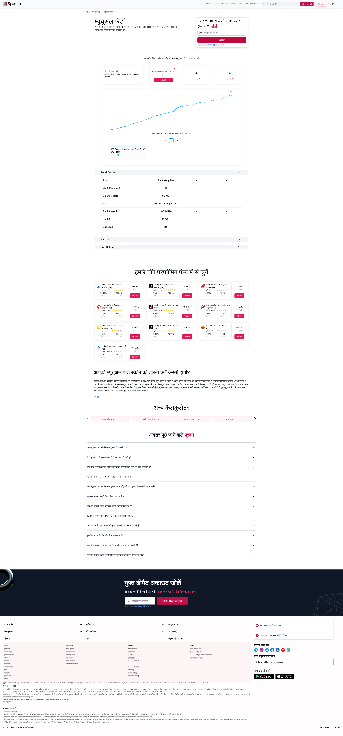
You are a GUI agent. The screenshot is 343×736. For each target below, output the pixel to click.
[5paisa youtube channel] (283, 650)
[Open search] (265, 4)
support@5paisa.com (272, 625)
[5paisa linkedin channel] (278, 650)
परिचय (6, 646)
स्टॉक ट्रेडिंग (70, 649)
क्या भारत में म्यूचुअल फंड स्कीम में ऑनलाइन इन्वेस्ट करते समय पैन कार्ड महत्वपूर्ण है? (119, 467)
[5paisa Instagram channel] (262, 650)
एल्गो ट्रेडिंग (131, 658)
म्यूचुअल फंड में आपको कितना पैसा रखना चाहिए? (105, 496)
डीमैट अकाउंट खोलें (172, 601)
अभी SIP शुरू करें (307, 4)
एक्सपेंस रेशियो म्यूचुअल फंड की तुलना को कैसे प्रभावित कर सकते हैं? (113, 525)
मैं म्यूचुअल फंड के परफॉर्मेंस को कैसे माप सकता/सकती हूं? (109, 457)
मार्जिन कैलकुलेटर (149, 419)
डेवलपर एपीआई (132, 673)
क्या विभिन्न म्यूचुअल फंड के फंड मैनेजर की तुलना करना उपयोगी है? (112, 545)
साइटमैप (6, 661)
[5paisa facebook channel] (272, 650)
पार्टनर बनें (253, 4)
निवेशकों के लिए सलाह (10, 712)
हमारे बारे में (7, 649)
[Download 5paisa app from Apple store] (284, 677)
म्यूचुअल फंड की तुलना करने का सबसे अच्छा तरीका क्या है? (109, 506)
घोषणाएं (6, 679)
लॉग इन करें (320, 4)
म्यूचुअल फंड (96, 12)
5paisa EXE (132, 664)
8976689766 (282, 635)
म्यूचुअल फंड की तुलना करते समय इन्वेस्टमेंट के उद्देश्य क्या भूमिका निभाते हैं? (116, 555)
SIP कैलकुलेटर (230, 419)
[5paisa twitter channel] (267, 650)
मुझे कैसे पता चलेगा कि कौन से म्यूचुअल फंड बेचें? (105, 535)
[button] (333, 4)
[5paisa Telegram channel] (256, 650)
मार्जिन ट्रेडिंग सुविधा (72, 664)
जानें (246, 4)
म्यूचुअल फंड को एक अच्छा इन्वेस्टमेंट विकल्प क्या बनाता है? (109, 476)
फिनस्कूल (7, 664)
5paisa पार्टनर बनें (196, 652)
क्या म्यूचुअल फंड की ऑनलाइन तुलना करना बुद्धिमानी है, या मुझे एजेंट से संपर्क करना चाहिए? (121, 486)
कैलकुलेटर (8, 631)
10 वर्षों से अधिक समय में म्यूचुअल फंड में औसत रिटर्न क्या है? (110, 515)
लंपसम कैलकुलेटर (190, 419)
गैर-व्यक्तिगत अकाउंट (196, 658)
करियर (6, 658)
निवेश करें (209, 4)
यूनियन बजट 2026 (9, 676)
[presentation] (87, 419)
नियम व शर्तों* (142, 606)
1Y (166, 140)
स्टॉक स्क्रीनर (70, 661)
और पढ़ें (96, 397)
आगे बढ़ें (222, 40)
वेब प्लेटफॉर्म (131, 652)
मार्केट (240, 4)
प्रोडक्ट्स (224, 4)
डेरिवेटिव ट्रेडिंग (70, 652)
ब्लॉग (5, 670)
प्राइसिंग (233, 4)
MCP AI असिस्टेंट (133, 667)
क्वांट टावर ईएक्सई (133, 676)
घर (87, 12)
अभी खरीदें (163, 80)
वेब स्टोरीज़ (7, 673)
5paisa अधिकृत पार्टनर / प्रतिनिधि (201, 655)
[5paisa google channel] (288, 650)
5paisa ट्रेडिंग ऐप (133, 661)
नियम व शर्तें (211, 45)
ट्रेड (216, 4)
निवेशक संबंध (8, 652)
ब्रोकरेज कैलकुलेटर (108, 419)
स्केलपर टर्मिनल (132, 649)
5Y (177, 140)
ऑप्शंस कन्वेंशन (8, 667)
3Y (171, 140)
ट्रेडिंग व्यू (131, 670)
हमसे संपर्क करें (7, 702)
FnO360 (131, 655)
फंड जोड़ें (196, 79)
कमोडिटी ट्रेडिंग (70, 655)
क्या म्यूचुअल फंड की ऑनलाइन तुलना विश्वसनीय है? (107, 447)
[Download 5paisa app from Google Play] (264, 677)
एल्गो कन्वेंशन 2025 (9, 655)
